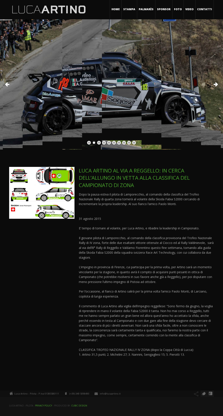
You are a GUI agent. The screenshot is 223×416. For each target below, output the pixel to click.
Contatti (204, 9)
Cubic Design (79, 405)
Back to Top (212, 13)
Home (116, 9)
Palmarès (146, 9)
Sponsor (164, 9)
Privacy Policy (43, 405)
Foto (178, 9)
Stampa (129, 9)
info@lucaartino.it (110, 393)
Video (189, 9)
